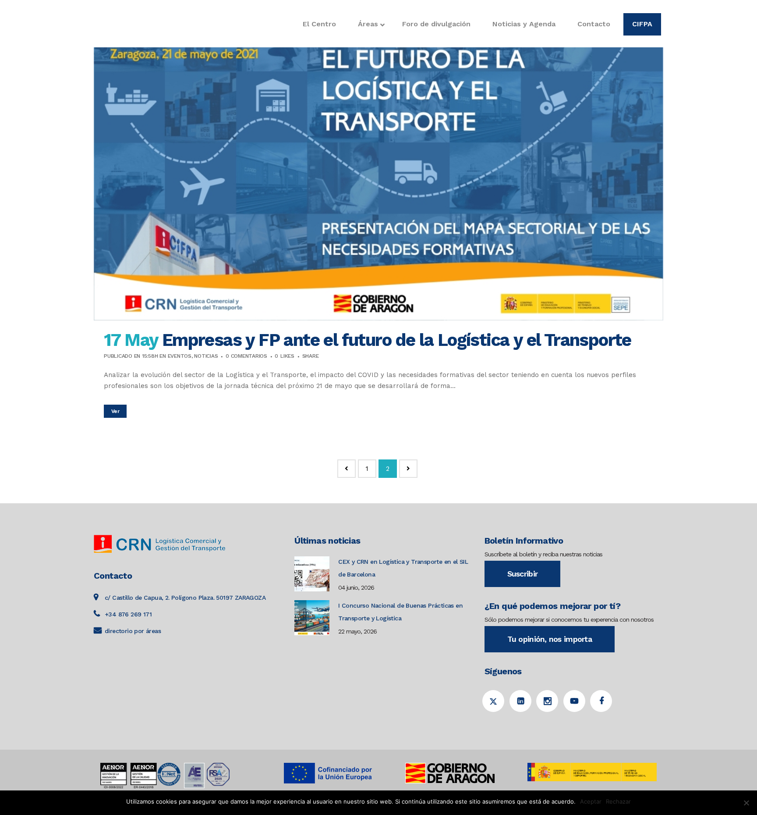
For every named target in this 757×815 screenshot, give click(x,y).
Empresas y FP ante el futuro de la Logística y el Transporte (396, 340)
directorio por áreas (133, 630)
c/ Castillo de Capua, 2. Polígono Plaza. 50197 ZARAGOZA (185, 597)
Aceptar (590, 801)
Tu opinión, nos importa (549, 639)
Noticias (206, 356)
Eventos (179, 356)
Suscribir (522, 573)
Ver (115, 411)
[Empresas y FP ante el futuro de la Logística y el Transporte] (378, 160)
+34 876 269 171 (128, 614)
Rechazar (618, 801)
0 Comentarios (246, 356)
